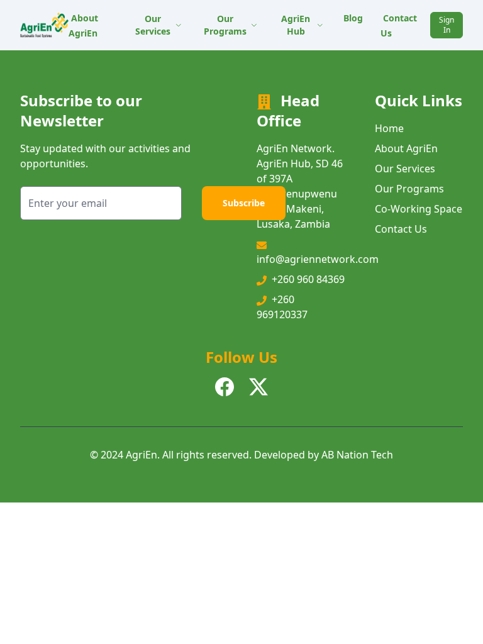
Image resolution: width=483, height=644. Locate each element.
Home (389, 128)
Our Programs (225, 25)
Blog (353, 18)
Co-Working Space (418, 209)
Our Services (152, 25)
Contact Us (398, 25)
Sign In (446, 24)
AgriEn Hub (295, 25)
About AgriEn (83, 25)
